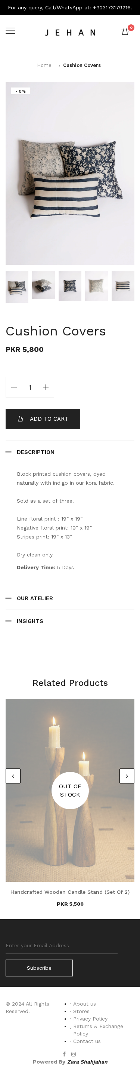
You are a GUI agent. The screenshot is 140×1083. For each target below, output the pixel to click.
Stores (81, 1011)
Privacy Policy (90, 1019)
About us (84, 1004)
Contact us (87, 1041)
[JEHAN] (70, 31)
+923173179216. (112, 7)
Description (36, 452)
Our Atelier (35, 598)
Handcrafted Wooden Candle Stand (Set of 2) (70, 892)
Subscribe (39, 968)
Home (44, 65)
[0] (125, 33)
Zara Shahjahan (87, 1062)
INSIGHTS (30, 621)
